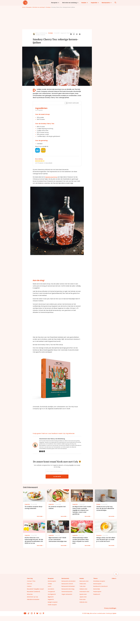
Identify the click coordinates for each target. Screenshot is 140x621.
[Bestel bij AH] (37, 150)
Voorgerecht (51, 591)
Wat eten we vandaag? (39, 7)
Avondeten (51, 589)
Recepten (54, 2)
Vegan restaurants (67, 594)
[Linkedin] (44, 451)
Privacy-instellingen (110, 608)
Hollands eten (83, 602)
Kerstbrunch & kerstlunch (100, 586)
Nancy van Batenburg (41, 33)
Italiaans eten (83, 589)
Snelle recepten (52, 605)
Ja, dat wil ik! (57, 476)
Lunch (49, 586)
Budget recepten (53, 602)
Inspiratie (94, 2)
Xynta (114, 613)
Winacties (30, 594)
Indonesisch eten (84, 591)
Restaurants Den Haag (68, 589)
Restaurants (106, 2)
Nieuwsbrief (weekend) (33, 591)
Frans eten (83, 599)
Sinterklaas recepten (99, 581)
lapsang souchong (51, 177)
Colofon (29, 586)
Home (23, 7)
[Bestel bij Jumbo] (43, 150)
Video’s (114, 578)
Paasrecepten (97, 591)
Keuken (83, 2)
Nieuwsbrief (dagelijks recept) (35, 589)
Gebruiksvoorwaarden (33, 599)
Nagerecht (51, 599)
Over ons (29, 584)
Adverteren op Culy (32, 597)
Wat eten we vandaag (69, 2)
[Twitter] (40, 451)
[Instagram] (42, 451)
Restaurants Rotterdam (68, 586)
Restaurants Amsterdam (69, 581)
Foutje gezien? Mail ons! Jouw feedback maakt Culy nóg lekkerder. (54, 433)
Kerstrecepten (52, 581)
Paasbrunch (96, 594)
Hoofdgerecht (52, 594)
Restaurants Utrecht (67, 584)
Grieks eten (83, 584)
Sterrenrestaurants (67, 591)
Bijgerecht (51, 597)
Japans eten (83, 597)
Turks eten (83, 586)
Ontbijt (50, 584)
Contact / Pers (31, 581)
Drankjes (48, 7)
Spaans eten (83, 594)
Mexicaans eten (84, 581)
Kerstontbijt (96, 589)
